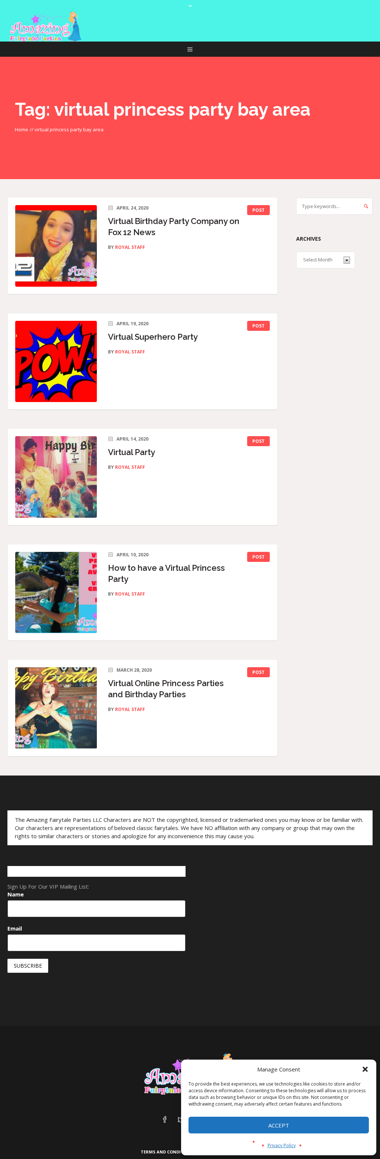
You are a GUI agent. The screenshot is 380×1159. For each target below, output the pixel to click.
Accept (278, 1125)
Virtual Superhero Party (153, 337)
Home (21, 129)
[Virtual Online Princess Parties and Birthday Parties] (56, 708)
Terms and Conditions (167, 1152)
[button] (365, 1069)
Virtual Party (131, 452)
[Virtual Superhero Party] (56, 361)
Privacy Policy (282, 1145)
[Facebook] (164, 1120)
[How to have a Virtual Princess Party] (56, 592)
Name (15, 894)
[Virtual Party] (56, 477)
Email (14, 928)
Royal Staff (130, 247)
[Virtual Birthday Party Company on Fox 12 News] (56, 246)
